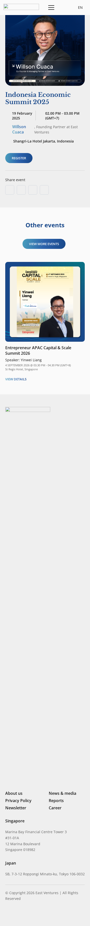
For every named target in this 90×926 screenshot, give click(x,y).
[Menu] (50, 7)
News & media (62, 793)
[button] (62, 7)
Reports (56, 800)
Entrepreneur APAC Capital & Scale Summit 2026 (38, 350)
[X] (24, 915)
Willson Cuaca (19, 129)
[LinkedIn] (7, 914)
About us (13, 793)
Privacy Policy (18, 800)
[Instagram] (15, 915)
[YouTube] (41, 914)
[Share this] (21, 190)
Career (55, 808)
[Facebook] (33, 914)
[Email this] (9, 190)
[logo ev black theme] (21, 7)
